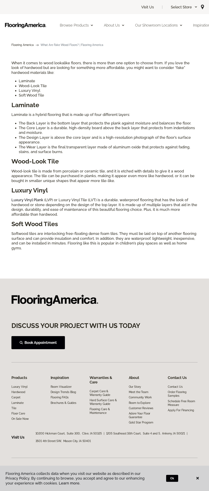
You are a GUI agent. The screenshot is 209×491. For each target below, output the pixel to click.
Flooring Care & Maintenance (100, 411)
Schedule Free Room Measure (181, 403)
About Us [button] (112, 25)
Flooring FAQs (60, 397)
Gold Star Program (141, 422)
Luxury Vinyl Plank (27, 200)
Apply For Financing (181, 410)
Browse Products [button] (74, 25)
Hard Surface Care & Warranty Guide (103, 402)
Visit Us (147, 7)
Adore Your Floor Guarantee (139, 415)
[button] (184, 7)
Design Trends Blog (63, 392)
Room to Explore (139, 402)
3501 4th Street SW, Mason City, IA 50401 (63, 441)
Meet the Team (138, 392)
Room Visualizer (61, 386)
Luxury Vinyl (19, 386)
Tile (13, 408)
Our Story (135, 386)
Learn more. (69, 483)
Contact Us (175, 386)
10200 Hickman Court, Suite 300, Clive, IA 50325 (69, 433)
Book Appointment (40, 342)
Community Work (140, 397)
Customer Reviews (141, 408)
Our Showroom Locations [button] (156, 25)
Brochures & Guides (63, 402)
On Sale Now (20, 418)
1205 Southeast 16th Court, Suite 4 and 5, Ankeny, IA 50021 (145, 433)
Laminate (17, 402)
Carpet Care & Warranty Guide (100, 393)
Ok (172, 478)
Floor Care (18, 413)
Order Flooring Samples (177, 393)
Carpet (15, 397)
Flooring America (22, 45)
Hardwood (18, 392)
